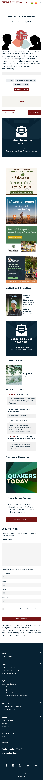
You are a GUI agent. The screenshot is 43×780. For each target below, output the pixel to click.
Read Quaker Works (8, 693)
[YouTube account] (36, 765)
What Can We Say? (24, 394)
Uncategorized (21, 90)
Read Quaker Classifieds (10, 690)
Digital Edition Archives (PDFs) (12, 706)
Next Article (34, 113)
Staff (29, 22)
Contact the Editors (8, 656)
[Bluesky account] (28, 765)
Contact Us (5, 726)
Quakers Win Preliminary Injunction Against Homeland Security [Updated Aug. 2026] (19, 409)
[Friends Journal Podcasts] (13, 765)
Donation (5, 742)
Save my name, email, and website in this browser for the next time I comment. (22, 609)
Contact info (6, 737)
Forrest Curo (11, 420)
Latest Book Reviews (19, 287)
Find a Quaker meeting (9, 687)
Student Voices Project (25, 81)
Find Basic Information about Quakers (14, 695)
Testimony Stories (21, 84)
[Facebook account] (6, 765)
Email (4, 590)
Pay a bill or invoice (8, 720)
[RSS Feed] (20, 765)
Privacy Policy (21, 776)
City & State (6, 574)
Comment (7, 540)
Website (5, 598)
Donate (4, 723)
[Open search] (27, 2)
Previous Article (8, 113)
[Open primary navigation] (40, 3)
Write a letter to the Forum (11, 670)
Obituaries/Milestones (9, 684)
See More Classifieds (21, 519)
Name (4, 582)
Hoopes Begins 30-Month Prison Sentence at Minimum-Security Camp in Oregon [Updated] (21, 438)
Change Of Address (8, 709)
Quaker (10, 81)
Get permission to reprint (10, 673)
